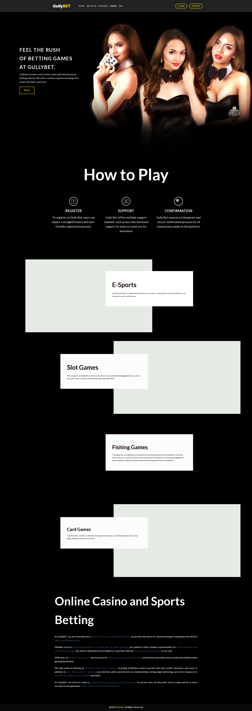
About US (91, 6)
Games (113, 6)
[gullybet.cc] (61, 6)
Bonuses (103, 6)
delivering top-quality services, (125, 657)
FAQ (121, 6)
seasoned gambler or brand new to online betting (100, 647)
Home (81, 6)
